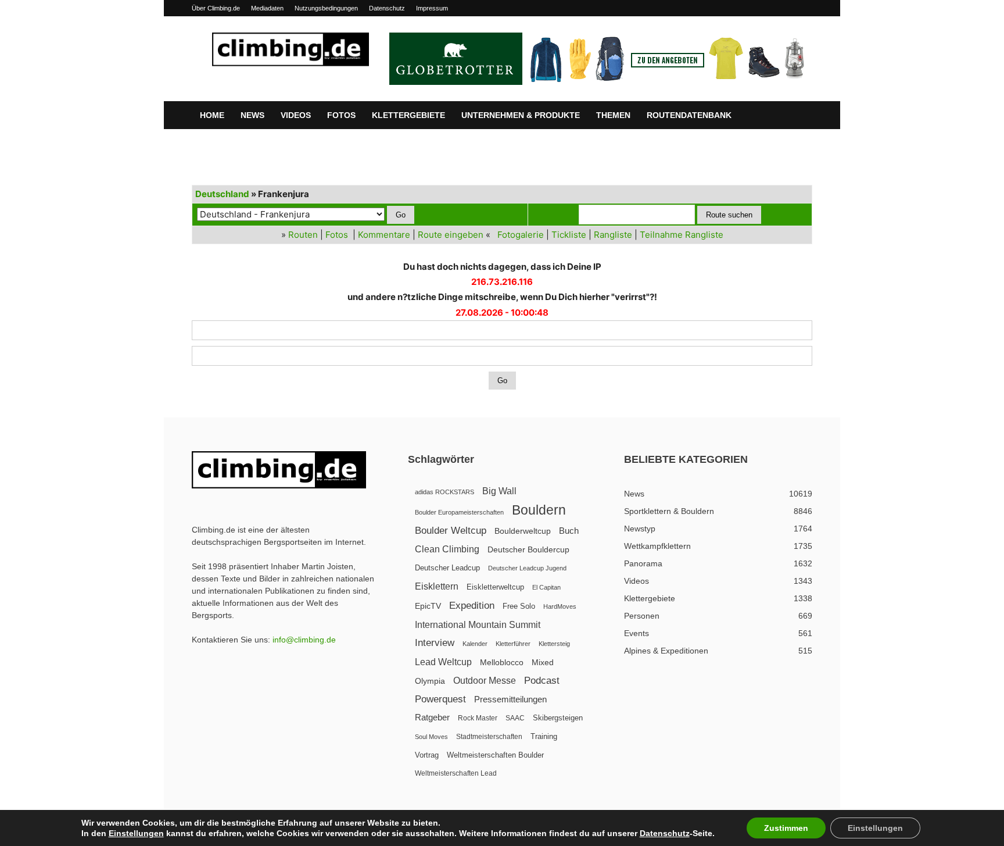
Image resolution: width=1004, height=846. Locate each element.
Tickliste (568, 234)
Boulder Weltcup (450, 530)
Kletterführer (513, 643)
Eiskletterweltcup (495, 587)
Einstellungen (136, 833)
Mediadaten (267, 8)
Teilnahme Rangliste (681, 234)
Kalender (474, 643)
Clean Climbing (447, 549)
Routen (303, 234)
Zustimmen (786, 828)
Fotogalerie (520, 234)
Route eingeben (450, 234)
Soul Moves (431, 736)
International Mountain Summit (477, 624)
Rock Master (477, 718)
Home (212, 115)
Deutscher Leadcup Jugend (527, 568)
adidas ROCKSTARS (444, 491)
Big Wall (499, 491)
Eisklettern (436, 586)
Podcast (542, 680)
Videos (296, 115)
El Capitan (546, 587)
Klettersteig (554, 643)
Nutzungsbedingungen (326, 8)
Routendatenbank (689, 115)
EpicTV (428, 606)
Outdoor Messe (484, 681)
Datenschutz (387, 8)
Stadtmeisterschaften (489, 737)
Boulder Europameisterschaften (459, 512)
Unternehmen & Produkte (520, 115)
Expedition (471, 605)
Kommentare (384, 234)
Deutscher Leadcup (447, 567)
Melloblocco (501, 662)
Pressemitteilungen (510, 699)
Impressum (432, 8)
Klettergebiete (408, 115)
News (252, 115)
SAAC (515, 718)
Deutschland (222, 193)
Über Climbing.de (216, 8)
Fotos (341, 115)
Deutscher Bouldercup (528, 549)
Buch (569, 531)
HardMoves (559, 606)
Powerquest (440, 699)
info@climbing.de (304, 639)
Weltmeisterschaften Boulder (495, 755)
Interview (434, 642)
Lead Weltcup (443, 662)
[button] (798, 115)
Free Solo (519, 606)
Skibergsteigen (558, 717)
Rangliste (613, 234)
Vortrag (427, 755)
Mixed (543, 662)
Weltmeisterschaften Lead (456, 773)
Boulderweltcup (522, 531)
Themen (613, 115)
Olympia (430, 681)
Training (543, 736)
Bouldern (539, 510)
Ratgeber (432, 717)
